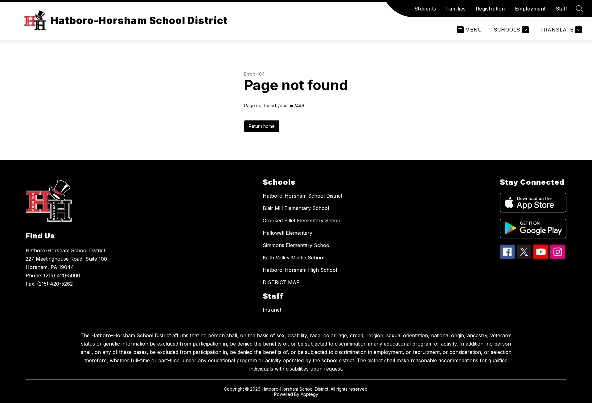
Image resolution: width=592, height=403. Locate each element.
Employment (530, 9)
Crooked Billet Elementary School (302, 220)
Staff (562, 9)
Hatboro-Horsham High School (300, 270)
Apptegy (309, 394)
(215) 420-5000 (62, 275)
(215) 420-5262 (55, 284)
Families (456, 9)
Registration (490, 9)
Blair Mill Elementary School (296, 208)
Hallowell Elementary (287, 233)
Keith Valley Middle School (293, 257)
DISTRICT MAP (281, 282)
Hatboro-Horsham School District (302, 196)
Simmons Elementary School (297, 245)
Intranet (272, 310)
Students (425, 9)
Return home (262, 126)
